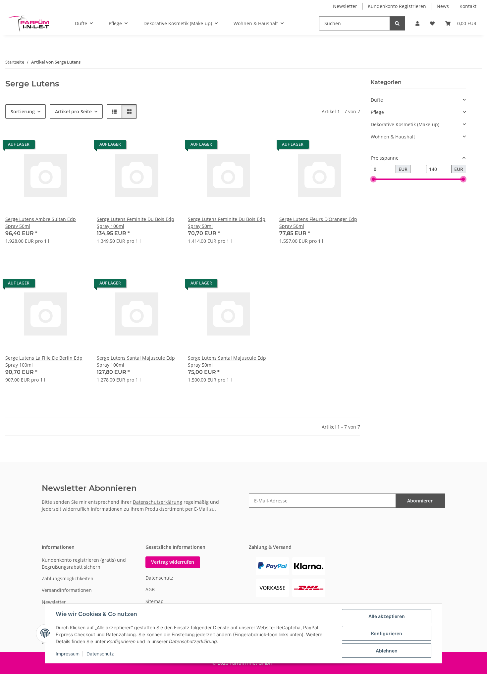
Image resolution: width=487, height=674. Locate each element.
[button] (417, 23)
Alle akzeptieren (386, 616)
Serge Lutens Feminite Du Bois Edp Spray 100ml (135, 222)
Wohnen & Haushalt (393, 136)
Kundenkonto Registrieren (397, 6)
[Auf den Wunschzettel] (75, 146)
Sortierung (23, 111)
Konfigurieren (386, 633)
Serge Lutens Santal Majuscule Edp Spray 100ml (136, 361)
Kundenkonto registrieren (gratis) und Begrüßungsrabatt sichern (84, 563)
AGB (150, 589)
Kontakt (468, 6)
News (443, 6)
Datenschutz (100, 653)
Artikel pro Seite (73, 111)
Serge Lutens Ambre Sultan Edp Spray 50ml (40, 222)
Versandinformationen (67, 590)
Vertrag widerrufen (172, 562)
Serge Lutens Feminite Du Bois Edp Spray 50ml (226, 222)
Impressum (68, 653)
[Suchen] (397, 23)
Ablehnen (387, 650)
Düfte (377, 100)
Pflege (377, 112)
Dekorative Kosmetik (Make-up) (405, 124)
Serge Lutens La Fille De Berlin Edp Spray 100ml (43, 361)
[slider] (373, 179)
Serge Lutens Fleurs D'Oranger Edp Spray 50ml (318, 222)
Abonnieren (420, 500)
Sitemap (154, 601)
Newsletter (345, 6)
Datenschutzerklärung (157, 502)
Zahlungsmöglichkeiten (67, 578)
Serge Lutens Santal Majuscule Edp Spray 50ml (227, 361)
